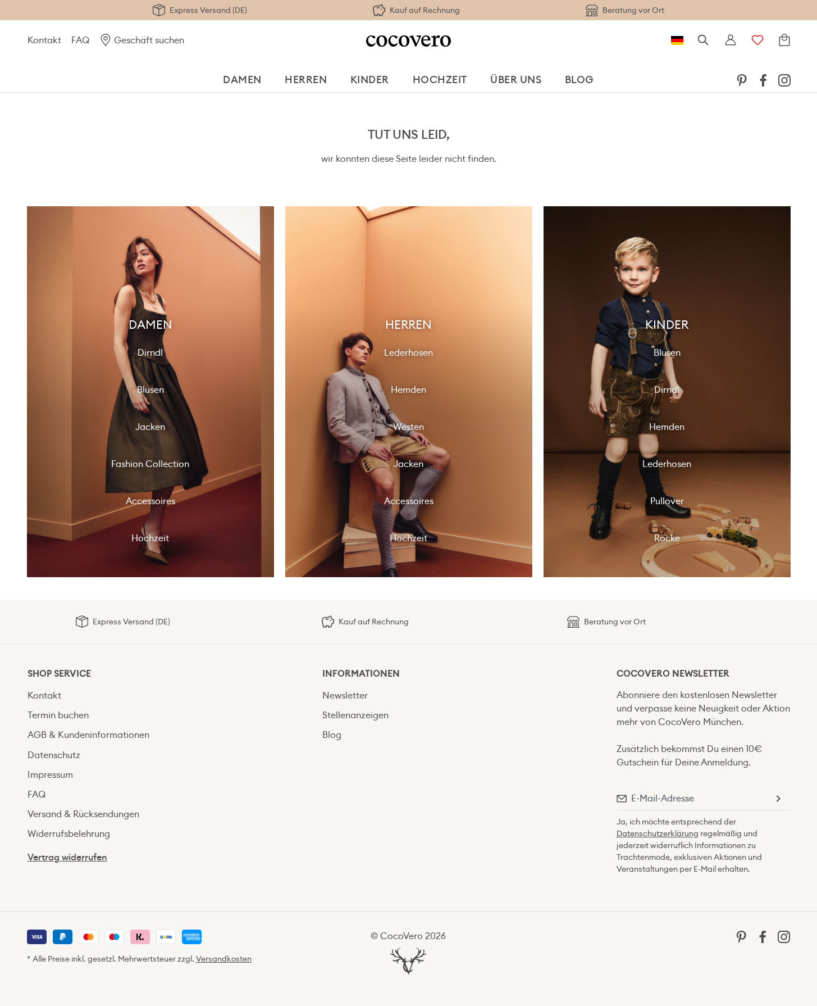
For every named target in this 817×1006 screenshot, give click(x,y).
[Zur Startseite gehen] (408, 40)
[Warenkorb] (784, 40)
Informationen (361, 673)
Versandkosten (224, 959)
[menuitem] (742, 80)
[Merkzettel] (757, 40)
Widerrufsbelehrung (69, 834)
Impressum (50, 775)
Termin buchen (58, 715)
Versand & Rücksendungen (83, 814)
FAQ (80, 40)
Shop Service (59, 673)
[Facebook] (763, 79)
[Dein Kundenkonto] (730, 40)
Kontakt (44, 40)
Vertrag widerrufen (67, 857)
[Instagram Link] (784, 79)
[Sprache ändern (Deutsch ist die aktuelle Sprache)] (677, 40)
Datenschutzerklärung (658, 833)
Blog (331, 735)
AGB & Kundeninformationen (88, 735)
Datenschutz (54, 755)
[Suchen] (703, 40)
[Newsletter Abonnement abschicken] (778, 798)
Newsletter (345, 695)
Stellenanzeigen (355, 715)
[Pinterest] (742, 79)
